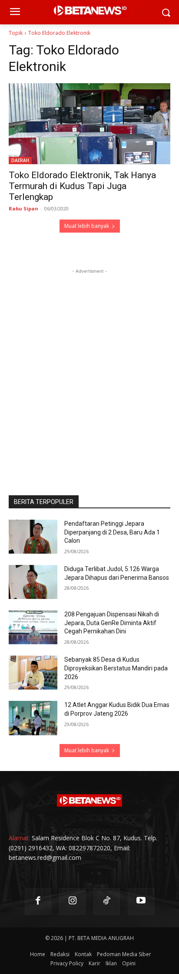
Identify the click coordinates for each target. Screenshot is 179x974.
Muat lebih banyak (86, 226)
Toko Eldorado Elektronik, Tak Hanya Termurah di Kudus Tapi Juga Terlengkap (82, 186)
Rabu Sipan (23, 208)
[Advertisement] (89, 365)
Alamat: (19, 838)
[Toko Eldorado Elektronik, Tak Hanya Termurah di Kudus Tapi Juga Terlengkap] (89, 123)
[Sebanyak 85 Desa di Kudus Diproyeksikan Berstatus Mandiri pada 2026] (33, 673)
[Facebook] (38, 901)
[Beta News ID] (89, 801)
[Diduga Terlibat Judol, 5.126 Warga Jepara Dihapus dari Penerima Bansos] (33, 582)
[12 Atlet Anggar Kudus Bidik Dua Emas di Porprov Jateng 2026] (33, 718)
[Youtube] (141, 901)
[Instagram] (72, 901)
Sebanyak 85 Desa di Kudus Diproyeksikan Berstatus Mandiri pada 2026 (116, 668)
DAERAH (20, 160)
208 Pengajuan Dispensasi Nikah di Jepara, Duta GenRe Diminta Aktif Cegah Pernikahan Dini (111, 623)
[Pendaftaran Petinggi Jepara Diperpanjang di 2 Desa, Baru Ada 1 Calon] (33, 537)
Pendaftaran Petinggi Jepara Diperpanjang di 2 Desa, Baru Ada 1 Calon (112, 532)
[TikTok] (106, 901)
